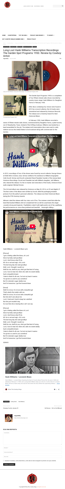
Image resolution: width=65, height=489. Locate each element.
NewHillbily (20, 46)
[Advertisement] (32, 21)
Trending (34, 46)
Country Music (10, 43)
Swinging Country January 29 (10, 408)
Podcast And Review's (27, 46)
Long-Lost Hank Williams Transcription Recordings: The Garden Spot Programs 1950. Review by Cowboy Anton (32, 53)
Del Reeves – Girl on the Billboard (53, 408)
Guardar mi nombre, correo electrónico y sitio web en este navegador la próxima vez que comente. (30, 460)
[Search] (62, 6)
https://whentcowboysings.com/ (21, 417)
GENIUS (5, 342)
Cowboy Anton (13, 46)
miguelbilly (5, 58)
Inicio (4, 43)
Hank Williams (21, 401)
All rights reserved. (41, 486)
